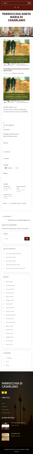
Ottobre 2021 (10, 319)
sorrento (23, 203)
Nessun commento (18, 73)
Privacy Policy (5, 409)
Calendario (4, 406)
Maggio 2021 (9, 337)
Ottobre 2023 (10, 293)
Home (3, 403)
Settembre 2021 (10, 322)
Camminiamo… (7, 186)
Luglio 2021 (9, 330)
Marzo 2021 (9, 344)
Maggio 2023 (10, 300)
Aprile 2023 (9, 304)
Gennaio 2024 (10, 289)
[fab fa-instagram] (18, 8)
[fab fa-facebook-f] (14, 8)
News (4, 203)
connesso (11, 228)
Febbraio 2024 (10, 285)
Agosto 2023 (9, 296)
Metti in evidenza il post (10, 136)
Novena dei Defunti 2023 (13, 265)
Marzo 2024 (9, 282)
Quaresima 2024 (7, 194)
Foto (7, 361)
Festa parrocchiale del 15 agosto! (15, 268)
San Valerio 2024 (11, 261)
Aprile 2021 (9, 341)
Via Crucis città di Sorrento (13, 254)
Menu (5, 3)
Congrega (9, 358)
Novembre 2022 (10, 315)
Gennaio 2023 (10, 311)
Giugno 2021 (9, 333)
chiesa (19, 203)
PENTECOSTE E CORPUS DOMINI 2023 (19, 220)
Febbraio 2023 (10, 307)
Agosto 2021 (9, 326)
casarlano (13, 203)
